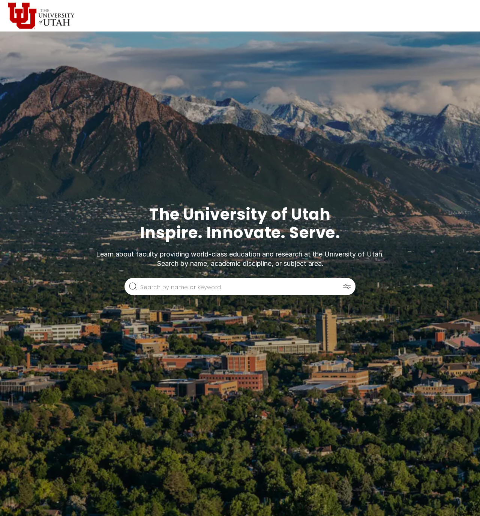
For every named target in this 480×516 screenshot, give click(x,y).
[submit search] (133, 286)
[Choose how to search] (346, 286)
